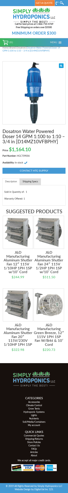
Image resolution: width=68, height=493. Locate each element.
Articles (34, 452)
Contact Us (34, 446)
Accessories (34, 402)
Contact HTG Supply (34, 170)
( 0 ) (10, 42)
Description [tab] (11, 181)
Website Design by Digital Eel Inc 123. (34, 489)
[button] (53, 42)
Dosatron (21, 48)
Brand (12, 48)
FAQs (34, 449)
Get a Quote (44, 3)
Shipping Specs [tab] (30, 181)
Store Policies (34, 442)
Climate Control (34, 405)
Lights (34, 415)
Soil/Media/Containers (34, 422)
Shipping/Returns (34, 439)
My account (34, 425)
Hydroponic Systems (34, 412)
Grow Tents (34, 409)
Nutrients (34, 419)
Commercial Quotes (34, 436)
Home (5, 48)
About (34, 455)
